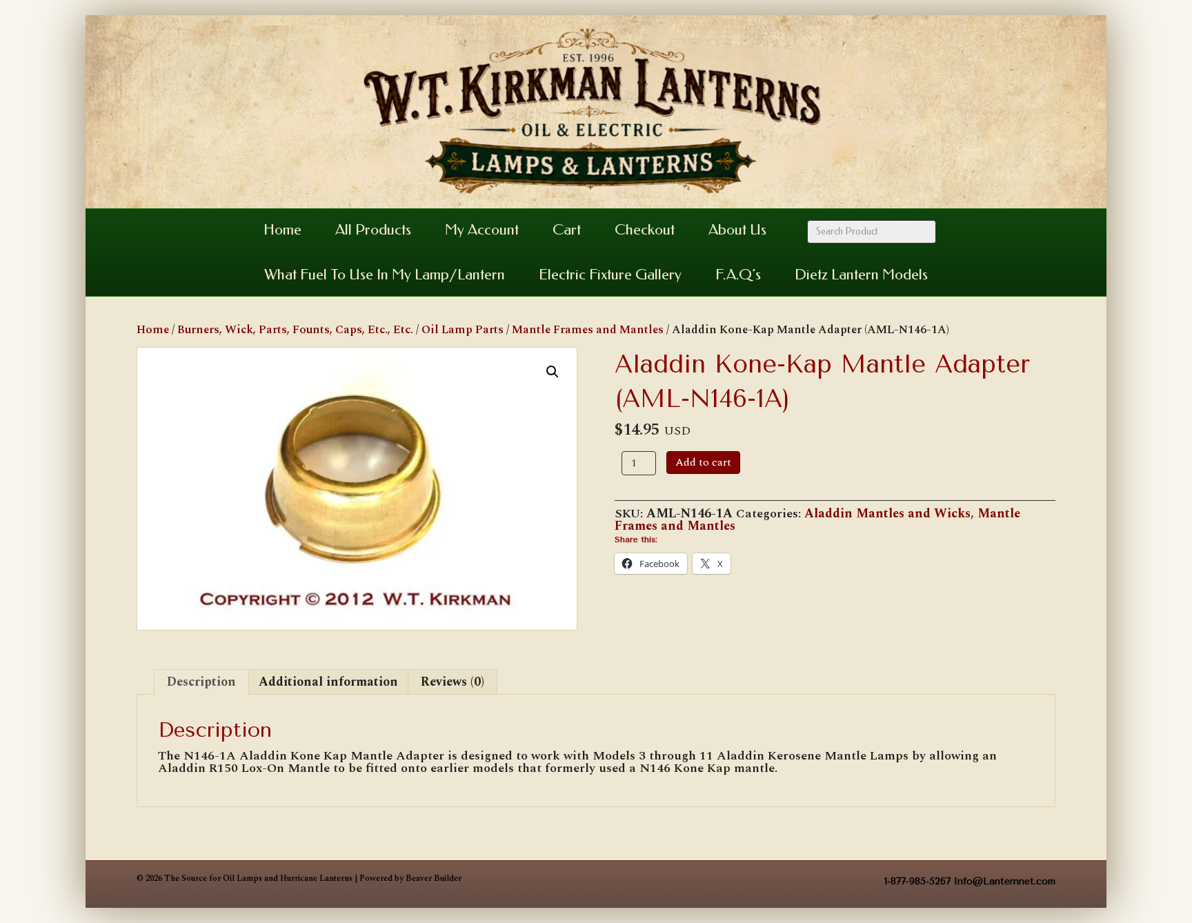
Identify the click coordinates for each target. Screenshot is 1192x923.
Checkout (645, 230)
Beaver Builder (433, 878)
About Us (737, 230)
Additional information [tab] (328, 682)
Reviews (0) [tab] (452, 682)
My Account (482, 230)
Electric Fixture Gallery (610, 275)
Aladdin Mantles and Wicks (887, 513)
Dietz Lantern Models (861, 275)
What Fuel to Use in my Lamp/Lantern (384, 275)
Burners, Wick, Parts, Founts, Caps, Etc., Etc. (295, 330)
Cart (567, 230)
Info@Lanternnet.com (1004, 881)
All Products (373, 230)
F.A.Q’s (738, 275)
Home (282, 230)
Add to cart (703, 462)
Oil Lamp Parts (462, 330)
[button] (552, 371)
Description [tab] (201, 682)
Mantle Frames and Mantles (588, 330)
